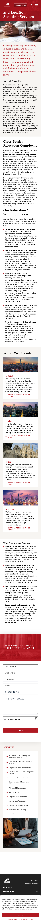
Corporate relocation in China (19, 396)
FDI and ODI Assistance (17, 788)
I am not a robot (14, 719)
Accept (20, 915)
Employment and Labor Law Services (19, 783)
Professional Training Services (19, 805)
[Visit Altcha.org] (36, 718)
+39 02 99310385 (34, 882)
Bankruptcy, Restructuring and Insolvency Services (19, 756)
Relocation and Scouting (17, 810)
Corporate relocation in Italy (19, 484)
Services (7, 888)
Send (20, 730)
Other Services (14, 814)
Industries (8, 892)
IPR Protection (14, 792)
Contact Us (20, 5)
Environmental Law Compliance (20, 778)
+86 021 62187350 (34, 880)
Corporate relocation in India (19, 436)
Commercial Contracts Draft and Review (20, 762)
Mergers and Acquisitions (17, 801)
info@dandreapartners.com (31, 883)
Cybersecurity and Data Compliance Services (21, 772)
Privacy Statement (27, 919)
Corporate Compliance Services (20, 767)
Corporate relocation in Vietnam (19, 529)
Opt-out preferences (13, 919)
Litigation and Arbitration (18, 797)
